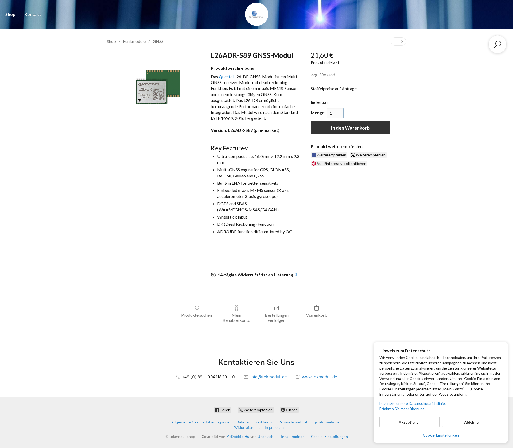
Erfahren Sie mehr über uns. (402, 408)
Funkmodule (134, 41)
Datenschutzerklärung (255, 422)
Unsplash (265, 436)
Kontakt (32, 14)
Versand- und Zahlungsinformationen (310, 422)
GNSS (158, 41)
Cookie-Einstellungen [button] (441, 435)
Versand (327, 74)
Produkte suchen (196, 315)
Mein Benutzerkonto (236, 317)
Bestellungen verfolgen (277, 317)
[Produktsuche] (497, 44)
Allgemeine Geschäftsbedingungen (201, 422)
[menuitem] (394, 41)
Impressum (274, 427)
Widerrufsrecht (247, 427)
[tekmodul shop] (256, 14)
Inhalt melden (293, 436)
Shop (10, 14)
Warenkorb (316, 315)
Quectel (226, 76)
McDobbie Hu (237, 436)
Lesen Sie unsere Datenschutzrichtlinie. (412, 403)
